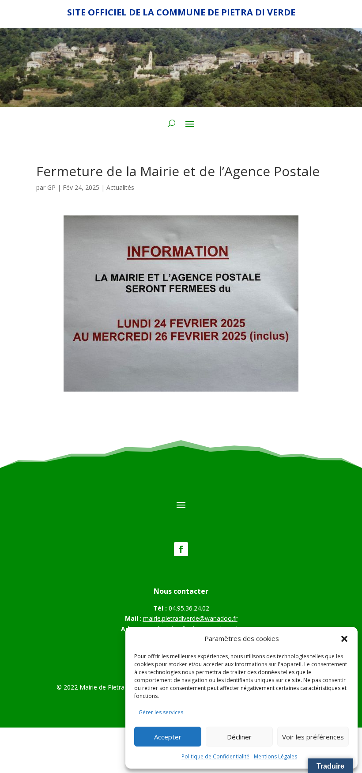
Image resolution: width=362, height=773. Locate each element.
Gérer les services (161, 712)
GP (51, 187)
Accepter (167, 736)
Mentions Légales (275, 756)
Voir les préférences (313, 736)
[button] (344, 638)
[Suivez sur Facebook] (181, 549)
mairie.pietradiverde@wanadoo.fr (190, 618)
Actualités (120, 187)
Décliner (239, 736)
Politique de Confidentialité (215, 756)
